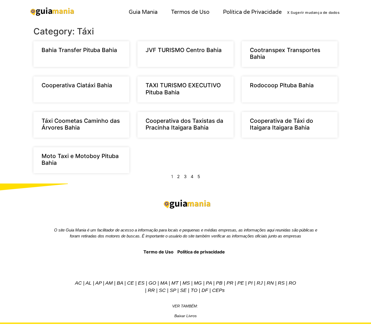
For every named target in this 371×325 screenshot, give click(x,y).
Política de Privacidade (252, 12)
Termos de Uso (190, 12)
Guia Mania (143, 12)
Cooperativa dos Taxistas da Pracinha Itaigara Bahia (184, 124)
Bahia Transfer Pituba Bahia (79, 50)
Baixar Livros (185, 316)
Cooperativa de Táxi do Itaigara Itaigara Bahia (281, 124)
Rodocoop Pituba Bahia (282, 85)
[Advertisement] (185, 169)
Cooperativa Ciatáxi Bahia (77, 85)
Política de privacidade (201, 252)
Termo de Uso (158, 252)
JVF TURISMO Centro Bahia (184, 50)
